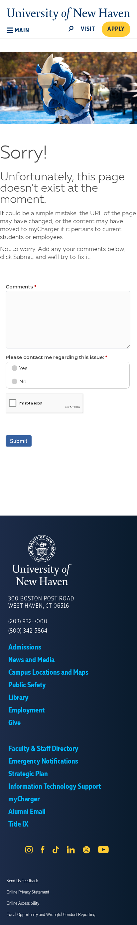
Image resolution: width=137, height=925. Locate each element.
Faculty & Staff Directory (43, 749)
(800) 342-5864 (28, 631)
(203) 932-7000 (28, 622)
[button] (18, 30)
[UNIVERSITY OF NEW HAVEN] (68, 560)
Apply (116, 29)
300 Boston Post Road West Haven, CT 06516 (41, 602)
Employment (26, 710)
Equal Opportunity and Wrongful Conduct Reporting (51, 914)
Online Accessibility (23, 903)
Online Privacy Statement (28, 892)
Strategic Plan (28, 774)
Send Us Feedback (22, 881)
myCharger (24, 799)
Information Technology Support (54, 786)
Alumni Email (27, 812)
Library (18, 698)
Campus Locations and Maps (48, 672)
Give (14, 723)
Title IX (18, 824)
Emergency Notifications (43, 761)
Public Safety (27, 685)
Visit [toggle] (88, 29)
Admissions (24, 647)
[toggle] (71, 28)
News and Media (31, 660)
